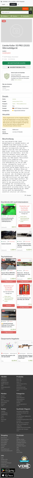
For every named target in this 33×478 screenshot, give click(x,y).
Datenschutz (4, 461)
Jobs (17, 447)
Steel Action (4, 402)
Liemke (14, 99)
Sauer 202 (19, 380)
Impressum (3, 464)
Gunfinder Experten (21, 442)
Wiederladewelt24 (5, 387)
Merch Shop (19, 452)
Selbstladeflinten (20, 399)
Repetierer (19, 396)
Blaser (2, 399)
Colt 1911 (18, 385)
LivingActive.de (4, 382)
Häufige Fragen (4, 466)
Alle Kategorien (5, 439)
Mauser (3, 396)
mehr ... (3, 388)
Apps (17, 449)
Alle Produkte (4, 441)
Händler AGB (4, 459)
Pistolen (18, 402)
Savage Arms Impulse (21, 388)
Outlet (2, 447)
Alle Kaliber (4, 444)
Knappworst (4, 380)
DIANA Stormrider (21, 387)
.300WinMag (4, 414)
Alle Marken (4, 437)
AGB (2, 458)
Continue (13, 4)
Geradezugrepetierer (21, 404)
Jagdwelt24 (4, 379)
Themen (3, 445)
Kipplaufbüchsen (20, 397)
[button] (30, 8)
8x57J (2, 417)
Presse (18, 450)
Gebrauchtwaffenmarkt (6, 450)
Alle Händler (4, 442)
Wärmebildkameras (21, 103)
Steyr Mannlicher (5, 401)
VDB (2, 385)
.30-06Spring (4, 413)
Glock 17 (18, 382)
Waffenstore (6, 86)
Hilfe (17, 437)
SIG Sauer (3, 397)
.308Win (3, 411)
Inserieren (25, 8)
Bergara (3, 404)
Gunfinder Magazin (21, 445)
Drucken (28, 195)
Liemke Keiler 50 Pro (17, 101)
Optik (13, 103)
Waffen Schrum (4, 384)
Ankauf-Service (20, 444)
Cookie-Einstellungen (6, 462)
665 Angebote (5, 89)
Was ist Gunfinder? (21, 441)
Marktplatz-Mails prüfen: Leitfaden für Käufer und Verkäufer (22, 413)
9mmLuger (3, 419)
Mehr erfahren (17, 79)
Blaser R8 (18, 379)
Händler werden (20, 439)
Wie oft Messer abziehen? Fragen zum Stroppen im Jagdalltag (22, 424)
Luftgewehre (19, 401)
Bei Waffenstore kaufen (16, 63)
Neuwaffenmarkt (5, 449)
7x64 (2, 416)
